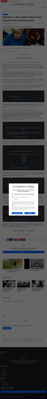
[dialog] (23, 199)
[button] (23, 199)
